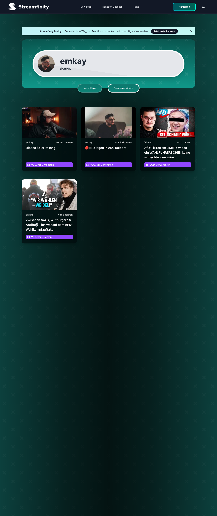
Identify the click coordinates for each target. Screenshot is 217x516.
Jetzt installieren (164, 31)
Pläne (136, 6)
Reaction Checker (112, 6)
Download (86, 6)
